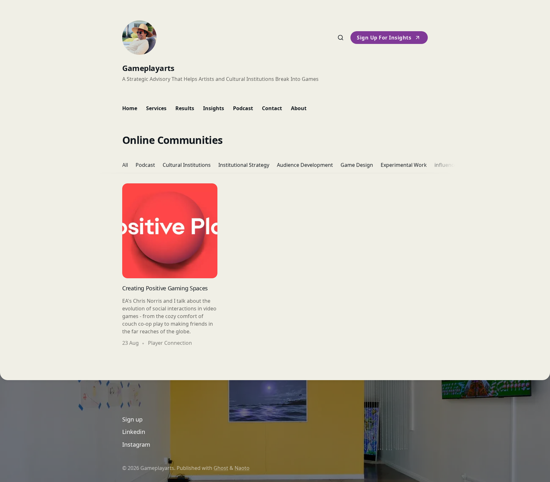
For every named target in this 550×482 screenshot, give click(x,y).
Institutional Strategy (243, 164)
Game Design (357, 164)
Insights (213, 108)
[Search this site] (340, 37)
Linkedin (133, 432)
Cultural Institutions (187, 164)
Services (156, 108)
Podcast (243, 108)
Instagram (136, 444)
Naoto (242, 467)
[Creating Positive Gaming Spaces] (169, 265)
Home (129, 108)
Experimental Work (404, 164)
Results (184, 108)
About (299, 108)
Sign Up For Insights (384, 37)
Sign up (132, 419)
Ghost (221, 467)
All (125, 164)
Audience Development (305, 164)
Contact (272, 108)
